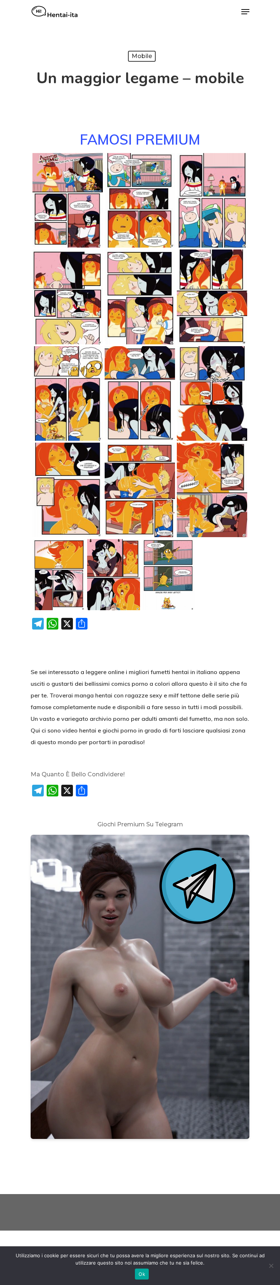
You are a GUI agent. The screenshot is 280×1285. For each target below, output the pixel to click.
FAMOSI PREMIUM (140, 139)
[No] (271, 1265)
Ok (142, 1274)
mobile (142, 56)
